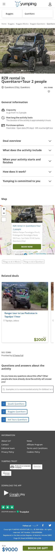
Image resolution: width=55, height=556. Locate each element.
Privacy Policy (7, 452)
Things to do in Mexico (11, 262)
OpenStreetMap (41, 254)
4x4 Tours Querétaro (17, 419)
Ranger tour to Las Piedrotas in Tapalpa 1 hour (21, 315)
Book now (27, 246)
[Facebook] (42, 526)
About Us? (6, 441)
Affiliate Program (35, 444)
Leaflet (31, 254)
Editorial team (8, 448)
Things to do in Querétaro (34, 262)
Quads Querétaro (16, 403)
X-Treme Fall (18, 356)
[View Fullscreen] (4, 219)
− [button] (4, 213)
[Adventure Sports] (25, 4)
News (29, 441)
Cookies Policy (33, 452)
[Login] (50, 4)
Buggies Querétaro (17, 411)
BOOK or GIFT (38, 548)
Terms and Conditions (37, 448)
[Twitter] (49, 526)
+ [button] (4, 209)
